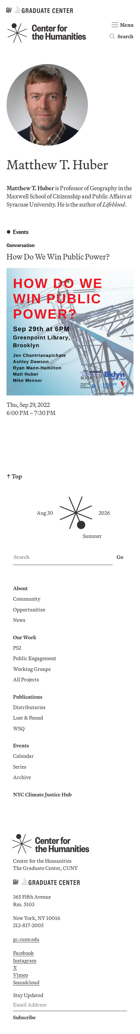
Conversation (21, 245)
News (19, 620)
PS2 (17, 647)
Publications (27, 696)
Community (26, 598)
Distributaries (29, 707)
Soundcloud (26, 982)
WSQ (19, 728)
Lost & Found (28, 717)
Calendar (23, 756)
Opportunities (29, 609)
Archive (22, 777)
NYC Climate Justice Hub (42, 794)
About (20, 588)
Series (19, 766)
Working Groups (32, 669)
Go (120, 557)
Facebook (23, 953)
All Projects (26, 679)
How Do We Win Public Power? (58, 256)
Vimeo (20, 975)
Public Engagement (34, 658)
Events (21, 745)
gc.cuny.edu (26, 939)
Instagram (24, 960)
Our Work (24, 637)
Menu (126, 25)
